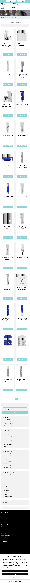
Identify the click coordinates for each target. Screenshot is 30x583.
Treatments (4, 512)
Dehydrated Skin (7, 455)
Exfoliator (6, 478)
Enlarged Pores (7, 444)
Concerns (4, 531)
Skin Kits (5, 490)
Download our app (21, 1)
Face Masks (6, 480)
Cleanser (6, 476)
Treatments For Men (5, 524)
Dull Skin (5, 459)
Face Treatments (4, 516)
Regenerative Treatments (6, 520)
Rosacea (6, 438)
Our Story (3, 544)
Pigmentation (7, 436)
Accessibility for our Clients (6, 553)
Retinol (5, 486)
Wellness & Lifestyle (5, 526)
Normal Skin (6, 461)
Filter (15, 412)
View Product (7, 54)
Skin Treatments (4, 522)
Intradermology (7, 425)
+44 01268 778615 (16, 4)
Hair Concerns (4, 537)
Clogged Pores (7, 440)
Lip (4, 482)
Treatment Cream (8, 496)
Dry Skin (5, 457)
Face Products (11, 17)
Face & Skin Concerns (5, 535)
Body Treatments (4, 515)
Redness (5, 446)
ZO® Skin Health (7, 423)
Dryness (5, 442)
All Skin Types (6, 467)
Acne (5, 432)
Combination (6, 453)
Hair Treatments (4, 518)
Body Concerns (4, 533)
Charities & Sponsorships (6, 551)
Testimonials (3, 549)
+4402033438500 (4, 4)
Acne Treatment (7, 474)
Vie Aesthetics (7, 421)
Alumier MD (6, 419)
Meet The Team (4, 548)
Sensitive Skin (6, 465)
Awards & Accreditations (6, 546)
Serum (5, 488)
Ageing (5, 434)
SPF (4, 492)
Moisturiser (6, 484)
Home (7, 17)
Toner (5, 494)
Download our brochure (11, 1)
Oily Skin (5, 463)
